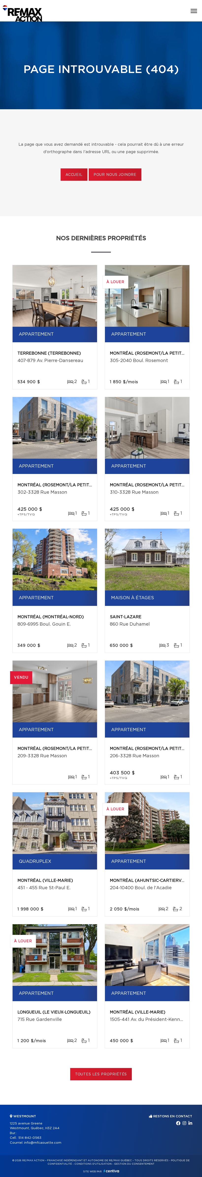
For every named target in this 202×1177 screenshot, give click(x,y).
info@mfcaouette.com (42, 1142)
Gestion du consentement (134, 1164)
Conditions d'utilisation (93, 1164)
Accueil (74, 175)
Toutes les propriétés (101, 1074)
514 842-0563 (29, 1138)
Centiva (111, 1171)
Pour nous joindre (115, 175)
